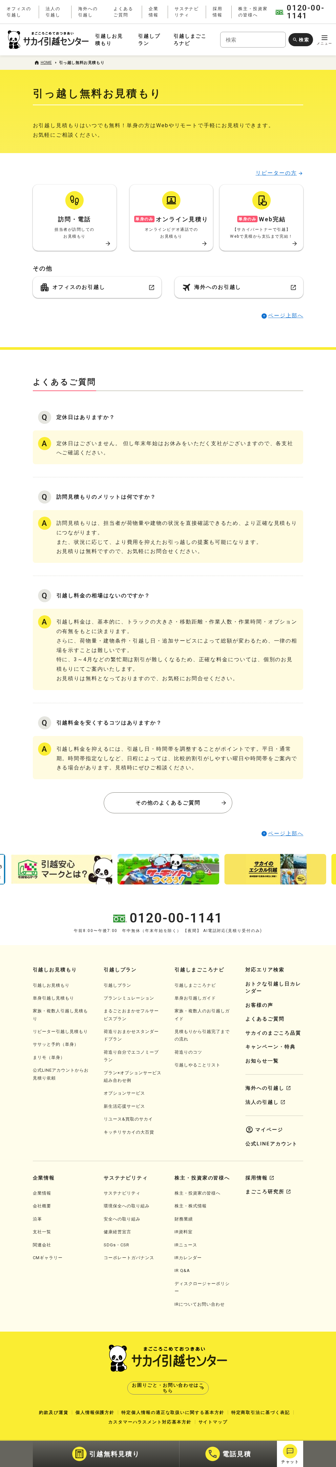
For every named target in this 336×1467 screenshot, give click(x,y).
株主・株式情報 (191, 1205)
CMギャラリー (48, 1257)
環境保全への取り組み (127, 1205)
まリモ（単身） (49, 1057)
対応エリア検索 (264, 970)
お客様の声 (259, 1005)
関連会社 (42, 1244)
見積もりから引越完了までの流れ (202, 1035)
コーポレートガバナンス (129, 1257)
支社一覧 (42, 1231)
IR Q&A (182, 1270)
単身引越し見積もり (53, 998)
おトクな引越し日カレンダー (273, 987)
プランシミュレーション (129, 998)
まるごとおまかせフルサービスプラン (131, 1014)
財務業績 (184, 1219)
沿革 (37, 1219)
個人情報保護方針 (95, 1412)
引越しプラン (117, 985)
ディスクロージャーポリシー (202, 1287)
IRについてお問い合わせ (200, 1304)
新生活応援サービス (124, 1106)
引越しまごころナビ (195, 985)
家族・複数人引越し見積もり (60, 1014)
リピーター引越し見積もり (60, 1031)
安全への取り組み (122, 1219)
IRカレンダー (188, 1257)
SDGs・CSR (116, 1244)
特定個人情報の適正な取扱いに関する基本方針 (172, 1412)
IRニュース (186, 1244)
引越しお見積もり (51, 985)
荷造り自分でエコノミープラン (131, 1056)
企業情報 (42, 1193)
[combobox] (253, 40)
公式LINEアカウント (271, 1144)
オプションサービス (124, 1093)
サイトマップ (213, 1421)
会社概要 (42, 1205)
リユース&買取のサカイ (128, 1119)
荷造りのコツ (188, 1052)
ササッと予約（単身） (56, 1044)
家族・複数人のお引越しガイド (202, 1014)
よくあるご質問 (264, 1019)
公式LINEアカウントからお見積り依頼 (61, 1074)
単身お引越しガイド (195, 998)
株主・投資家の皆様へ (197, 1193)
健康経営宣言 (117, 1231)
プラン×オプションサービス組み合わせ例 (132, 1076)
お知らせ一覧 (262, 1061)
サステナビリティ (122, 1193)
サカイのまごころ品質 (273, 1033)
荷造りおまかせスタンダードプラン (131, 1035)
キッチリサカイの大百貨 (129, 1132)
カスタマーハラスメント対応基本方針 (150, 1421)
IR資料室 (184, 1231)
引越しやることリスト (197, 1064)
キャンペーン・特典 (270, 1047)
